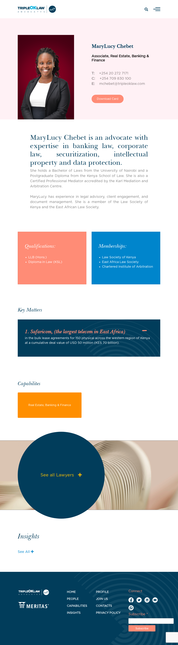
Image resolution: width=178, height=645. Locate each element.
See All (24, 552)
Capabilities (77, 606)
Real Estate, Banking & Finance (49, 405)
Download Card (107, 99)
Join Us (102, 599)
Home (71, 592)
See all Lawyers (58, 475)
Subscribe (138, 614)
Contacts (104, 606)
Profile (102, 592)
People (73, 599)
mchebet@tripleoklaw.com (122, 84)
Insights (73, 612)
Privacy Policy (108, 612)
